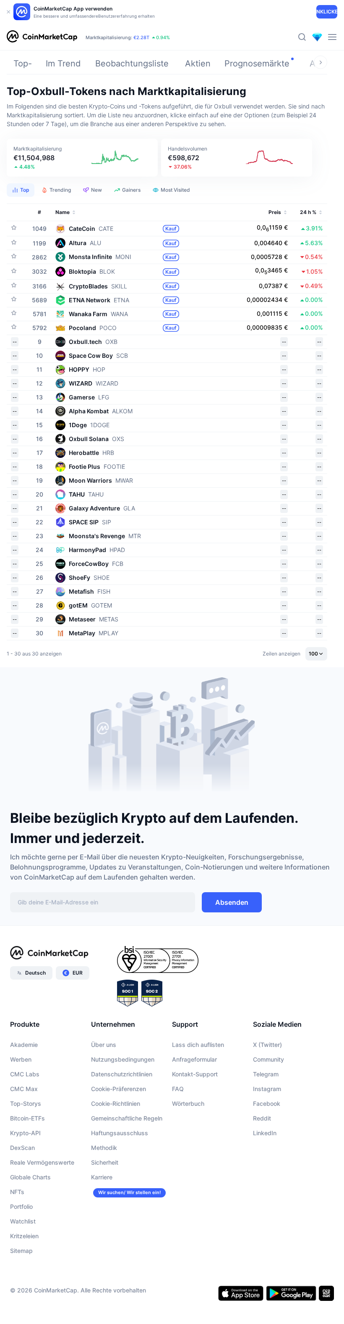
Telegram (266, 1074)
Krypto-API (25, 1132)
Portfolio (21, 1206)
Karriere (101, 1177)
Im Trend (63, 63)
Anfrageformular (194, 1059)
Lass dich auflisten (198, 1044)
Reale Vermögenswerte (42, 1162)
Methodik (104, 1147)
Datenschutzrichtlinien (121, 1074)
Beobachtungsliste (132, 63)
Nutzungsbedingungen (122, 1059)
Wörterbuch (188, 1103)
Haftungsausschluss (119, 1132)
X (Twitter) (267, 1044)
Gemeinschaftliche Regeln (126, 1118)
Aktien (198, 63)
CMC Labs (24, 1074)
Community (268, 1059)
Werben (20, 1059)
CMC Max (24, 1088)
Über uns (103, 1044)
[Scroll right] (320, 62)
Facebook (266, 1103)
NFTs (17, 1191)
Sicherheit (104, 1162)
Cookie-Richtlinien (115, 1103)
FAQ (178, 1088)
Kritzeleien (24, 1235)
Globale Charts (30, 1177)
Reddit (262, 1118)
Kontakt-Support (195, 1074)
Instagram (267, 1088)
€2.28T (141, 37)
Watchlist (23, 1221)
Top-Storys (25, 1103)
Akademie (24, 1044)
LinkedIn (264, 1132)
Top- (22, 63)
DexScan (22, 1147)
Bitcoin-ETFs (27, 1118)
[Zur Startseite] (42, 37)
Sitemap (21, 1250)
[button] (82, 158)
